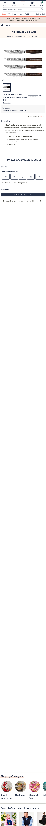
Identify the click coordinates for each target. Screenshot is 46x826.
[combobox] (21, 9)
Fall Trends (29, 14)
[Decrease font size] (44, 116)
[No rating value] (33, 95)
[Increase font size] (41, 116)
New (21, 14)
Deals (4, 14)
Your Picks (12, 14)
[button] (4, 4)
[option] (23, 19)
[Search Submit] (42, 9)
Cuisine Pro (6, 103)
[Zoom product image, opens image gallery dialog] (3, 79)
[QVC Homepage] (2, 25)
